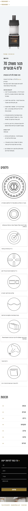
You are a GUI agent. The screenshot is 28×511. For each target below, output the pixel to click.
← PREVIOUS (3, 1)
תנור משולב (19, 79)
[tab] (14, 406)
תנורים (9, 54)
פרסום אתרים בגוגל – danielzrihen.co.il (10, 505)
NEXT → (8, 1)
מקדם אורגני (24, 505)
